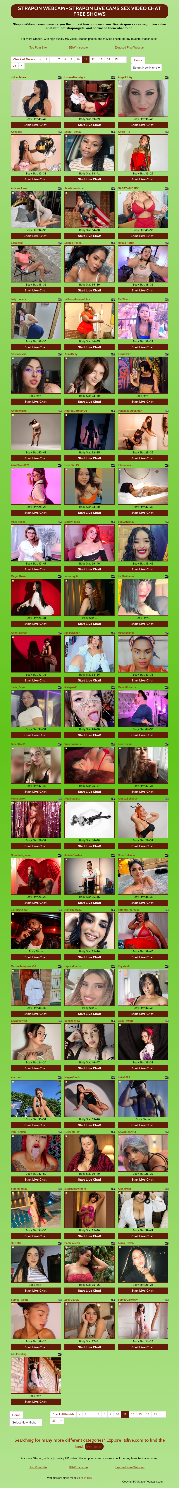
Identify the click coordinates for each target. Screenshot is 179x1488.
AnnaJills (16, 131)
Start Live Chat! (36, 125)
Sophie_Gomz (19, 1299)
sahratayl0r (71, 576)
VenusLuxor (18, 798)
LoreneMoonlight (74, 77)
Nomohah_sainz (21, 855)
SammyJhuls (19, 1188)
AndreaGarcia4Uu (75, 410)
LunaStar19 (71, 465)
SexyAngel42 (126, 521)
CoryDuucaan (19, 909)
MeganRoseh (19, 576)
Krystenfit (124, 966)
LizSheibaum (126, 576)
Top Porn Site (38, 47)
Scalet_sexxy (72, 131)
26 (14, 65)
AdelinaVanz (72, 798)
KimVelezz (124, 354)
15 (116, 59)
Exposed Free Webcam (130, 47)
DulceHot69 (18, 744)
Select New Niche (145, 67)
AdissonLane (19, 188)
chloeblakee (18, 77)
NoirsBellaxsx (127, 855)
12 (93, 59)
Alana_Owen (126, 1243)
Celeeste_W (71, 1132)
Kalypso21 (71, 687)
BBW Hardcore (78, 47)
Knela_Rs (124, 131)
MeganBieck (72, 1077)
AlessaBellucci (127, 798)
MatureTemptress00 (23, 966)
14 (108, 59)
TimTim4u (124, 299)
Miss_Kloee (18, 521)
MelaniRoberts (127, 687)
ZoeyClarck (71, 1299)
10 (78, 59)
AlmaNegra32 (73, 909)
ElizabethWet (19, 1020)
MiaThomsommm (75, 1188)
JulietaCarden (73, 855)
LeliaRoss (17, 242)
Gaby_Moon (125, 1020)
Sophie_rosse (73, 242)
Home (138, 60)
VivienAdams (72, 744)
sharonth (16, 1077)
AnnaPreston (19, 632)
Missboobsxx (126, 632)
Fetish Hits (85, 1477)
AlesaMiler (124, 1188)
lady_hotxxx (18, 299)
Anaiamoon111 (127, 1132)
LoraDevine (125, 744)
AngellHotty (125, 77)
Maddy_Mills (72, 521)
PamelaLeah (72, 1243)
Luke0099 (124, 1077)
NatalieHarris (126, 242)
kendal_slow (72, 1020)
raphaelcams (72, 966)
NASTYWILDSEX (128, 188)
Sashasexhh (18, 354)
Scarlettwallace (74, 188)
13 (100, 59)
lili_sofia (16, 1243)
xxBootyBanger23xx (77, 299)
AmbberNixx (19, 410)
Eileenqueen (125, 465)
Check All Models (24, 59)
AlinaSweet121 (20, 465)
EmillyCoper (72, 632)
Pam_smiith (18, 1132)
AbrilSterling (18, 1354)
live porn (94, 1446)
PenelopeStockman (130, 410)
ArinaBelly (70, 354)
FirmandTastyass (128, 909)
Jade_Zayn (18, 687)
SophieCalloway (128, 1299)
